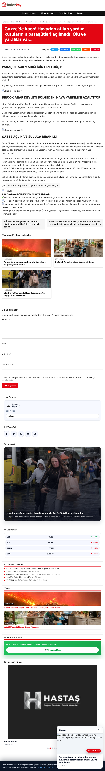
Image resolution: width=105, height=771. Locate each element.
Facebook (64, 49)
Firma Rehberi (47, 13)
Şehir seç (10, 411)
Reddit (86, 49)
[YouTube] (28, 434)
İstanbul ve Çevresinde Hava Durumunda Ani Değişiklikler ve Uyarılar (33, 574)
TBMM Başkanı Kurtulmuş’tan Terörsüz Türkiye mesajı (27, 580)
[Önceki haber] (92, 451)
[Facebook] (6, 434)
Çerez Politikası (65, 13)
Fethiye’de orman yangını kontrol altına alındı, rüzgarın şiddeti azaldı (32, 569)
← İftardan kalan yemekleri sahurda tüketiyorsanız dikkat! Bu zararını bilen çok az (22, 224)
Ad (4, 343)
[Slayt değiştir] (48, 748)
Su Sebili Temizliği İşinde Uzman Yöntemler (23, 571)
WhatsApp (76, 49)
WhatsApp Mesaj (52, 650)
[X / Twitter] (14, 434)
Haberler (5, 22)
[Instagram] (21, 434)
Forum (80, 13)
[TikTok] (35, 434)
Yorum (6, 319)
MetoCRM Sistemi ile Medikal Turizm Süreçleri (24, 577)
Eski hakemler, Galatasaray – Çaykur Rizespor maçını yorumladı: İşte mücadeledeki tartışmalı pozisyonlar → (75, 222)
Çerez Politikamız (45, 767)
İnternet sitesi (8, 364)
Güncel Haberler (29, 13)
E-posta (6, 354)
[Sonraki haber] (97, 451)
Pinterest (95, 49)
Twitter (54, 49)
